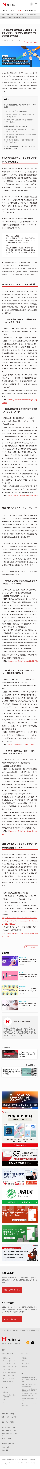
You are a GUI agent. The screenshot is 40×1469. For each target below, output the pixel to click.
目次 (5, 99)
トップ (5, 10)
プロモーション (32, 14)
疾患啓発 (24, 17)
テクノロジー (20, 14)
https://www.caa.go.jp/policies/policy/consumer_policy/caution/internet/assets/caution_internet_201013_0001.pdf (20, 921)
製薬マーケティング (7, 14)
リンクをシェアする (32, 43)
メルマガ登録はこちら (12, 1319)
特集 (12, 10)
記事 (19, 10)
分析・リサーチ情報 (8, 1422)
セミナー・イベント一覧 (9, 1430)
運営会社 (32, 1459)
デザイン (10, 17)
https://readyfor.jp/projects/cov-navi (21, 744)
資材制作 (4, 17)
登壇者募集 (5, 1450)
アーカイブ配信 (6, 1439)
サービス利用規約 (22, 1459)
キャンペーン (17, 17)
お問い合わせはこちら (12, 1289)
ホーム (3, 1330)
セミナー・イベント (8, 1427)
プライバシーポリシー (8, 1459)
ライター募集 (5, 1447)
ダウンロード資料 (30, 10)
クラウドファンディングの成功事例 (15, 111)
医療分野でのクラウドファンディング (16, 126)
